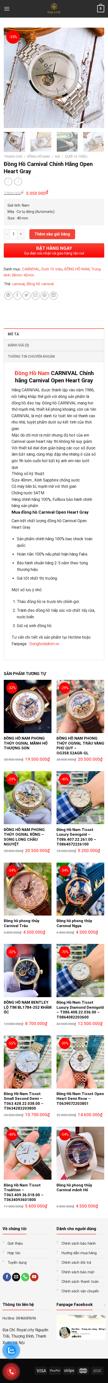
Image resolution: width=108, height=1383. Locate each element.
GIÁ (57, 156)
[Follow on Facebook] (7, 1277)
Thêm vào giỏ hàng (52, 234)
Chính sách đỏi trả (76, 1262)
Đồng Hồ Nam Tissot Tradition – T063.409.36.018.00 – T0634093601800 (23, 1192)
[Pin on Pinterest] (44, 295)
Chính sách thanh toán (80, 1282)
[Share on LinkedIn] (53, 295)
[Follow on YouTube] (34, 1277)
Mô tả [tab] (13, 334)
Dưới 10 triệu (76, 156)
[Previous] (12, 78)
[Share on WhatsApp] (8, 295)
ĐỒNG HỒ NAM (38, 156)
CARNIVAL (31, 269)
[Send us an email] (16, 1277)
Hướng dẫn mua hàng (79, 1253)
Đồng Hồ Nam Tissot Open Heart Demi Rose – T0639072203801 (80, 1099)
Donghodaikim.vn (44, 643)
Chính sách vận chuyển (80, 1291)
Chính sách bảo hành (79, 1243)
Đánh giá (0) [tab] (18, 345)
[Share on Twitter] (26, 295)
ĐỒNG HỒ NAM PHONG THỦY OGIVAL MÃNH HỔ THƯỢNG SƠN (25, 743)
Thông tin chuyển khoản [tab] (31, 356)
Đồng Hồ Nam (32, 373)
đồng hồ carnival (40, 284)
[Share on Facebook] (17, 295)
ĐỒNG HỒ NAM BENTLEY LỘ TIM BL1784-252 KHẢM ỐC (27, 1007)
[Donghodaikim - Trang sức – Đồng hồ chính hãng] (54, 9)
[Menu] (7, 9)
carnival (18, 284)
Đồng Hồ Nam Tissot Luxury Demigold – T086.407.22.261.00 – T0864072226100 (76, 837)
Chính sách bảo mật (78, 1272)
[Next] (95, 78)
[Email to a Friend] (35, 295)
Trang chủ (13, 156)
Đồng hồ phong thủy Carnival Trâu (21, 923)
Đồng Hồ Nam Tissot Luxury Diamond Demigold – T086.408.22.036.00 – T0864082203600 (80, 1009)
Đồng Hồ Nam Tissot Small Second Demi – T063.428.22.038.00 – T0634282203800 (23, 1101)
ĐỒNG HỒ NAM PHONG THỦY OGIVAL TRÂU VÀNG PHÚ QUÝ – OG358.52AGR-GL (80, 745)
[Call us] (25, 1277)
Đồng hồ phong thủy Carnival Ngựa (74, 923)
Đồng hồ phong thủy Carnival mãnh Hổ (74, 1187)
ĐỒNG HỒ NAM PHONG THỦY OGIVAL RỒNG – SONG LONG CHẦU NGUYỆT (24, 837)
